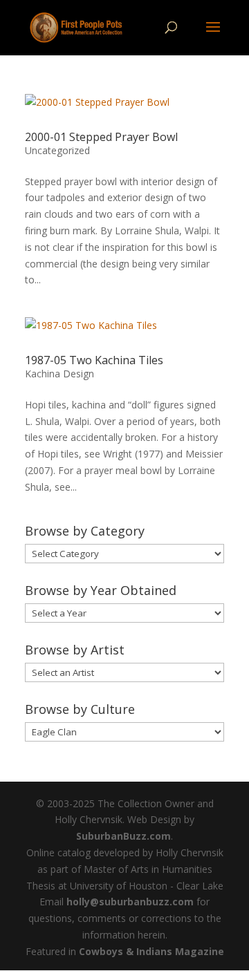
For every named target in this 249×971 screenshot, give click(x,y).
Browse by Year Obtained (100, 590)
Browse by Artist (74, 649)
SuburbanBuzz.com (123, 835)
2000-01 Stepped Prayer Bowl (101, 136)
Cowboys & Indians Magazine (151, 951)
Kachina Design (59, 373)
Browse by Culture (80, 709)
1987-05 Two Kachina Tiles (94, 360)
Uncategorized (57, 150)
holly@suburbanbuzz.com (130, 901)
